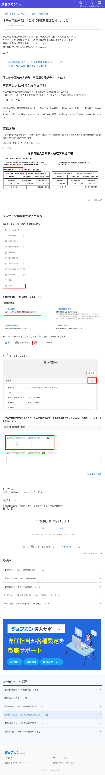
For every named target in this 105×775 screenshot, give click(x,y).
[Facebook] (4, 508)
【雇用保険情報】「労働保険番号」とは (21, 689)
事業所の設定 (43, 14)
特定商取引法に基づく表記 (64, 763)
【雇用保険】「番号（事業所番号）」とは (22, 587)
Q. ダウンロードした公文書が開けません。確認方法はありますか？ (33, 595)
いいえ (61, 528)
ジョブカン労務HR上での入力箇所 (27, 65)
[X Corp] (8, 508)
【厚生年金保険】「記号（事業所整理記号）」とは (26, 715)
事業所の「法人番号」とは (15, 698)
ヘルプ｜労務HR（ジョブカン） (15, 14)
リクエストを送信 (61, 546)
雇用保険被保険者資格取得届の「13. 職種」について (26, 603)
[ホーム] (11, 5)
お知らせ (86, 6)
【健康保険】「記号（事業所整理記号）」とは (24, 570)
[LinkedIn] (12, 508)
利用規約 (8, 758)
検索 (81, 6)
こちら (43, 43)
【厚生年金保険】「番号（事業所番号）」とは (24, 578)
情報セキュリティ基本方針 (16, 763)
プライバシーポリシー (62, 758)
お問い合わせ (99, 6)
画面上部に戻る (95, 200)
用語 (33, 14)
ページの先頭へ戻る (92, 553)
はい (44, 528)
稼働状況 (92, 6)
